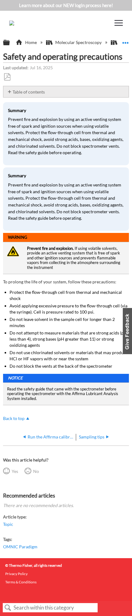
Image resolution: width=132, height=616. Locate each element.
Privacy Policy (16, 573)
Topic (8, 524)
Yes (15, 471)
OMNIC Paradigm (20, 546)
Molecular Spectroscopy (78, 42)
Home (30, 42)
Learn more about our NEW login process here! (66, 5)
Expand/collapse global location (125, 41)
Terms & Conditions (21, 582)
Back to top (14, 418)
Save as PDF (7, 77)
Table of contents (29, 91)
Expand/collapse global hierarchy (10, 43)
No (36, 471)
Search (8, 608)
